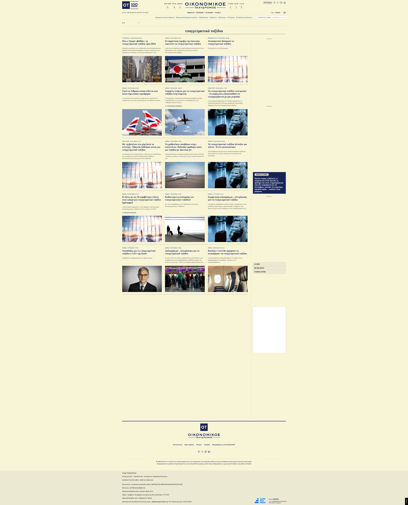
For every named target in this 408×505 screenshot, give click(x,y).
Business (199, 13)
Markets (190, 13)
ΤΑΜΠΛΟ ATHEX (260, 272)
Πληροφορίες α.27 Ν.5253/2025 (223, 445)
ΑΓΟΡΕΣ (257, 264)
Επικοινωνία (177, 445)
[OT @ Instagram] (281, 2)
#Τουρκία (231, 17)
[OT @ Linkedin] (284, 2)
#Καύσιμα (222, 17)
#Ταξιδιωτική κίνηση (244, 17)
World (218, 13)
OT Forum (268, 2)
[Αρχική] (130, 5)
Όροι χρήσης (189, 445)
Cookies (207, 445)
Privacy (199, 445)
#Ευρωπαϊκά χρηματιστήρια (187, 17)
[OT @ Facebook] (274, 2)
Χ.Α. (123, 23)
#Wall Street (203, 17)
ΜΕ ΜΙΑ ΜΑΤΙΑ (259, 268)
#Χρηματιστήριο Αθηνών (164, 17)
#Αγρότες (213, 17)
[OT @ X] (278, 2)
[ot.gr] (205, 8)
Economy (209, 13)
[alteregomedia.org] (260, 503)
